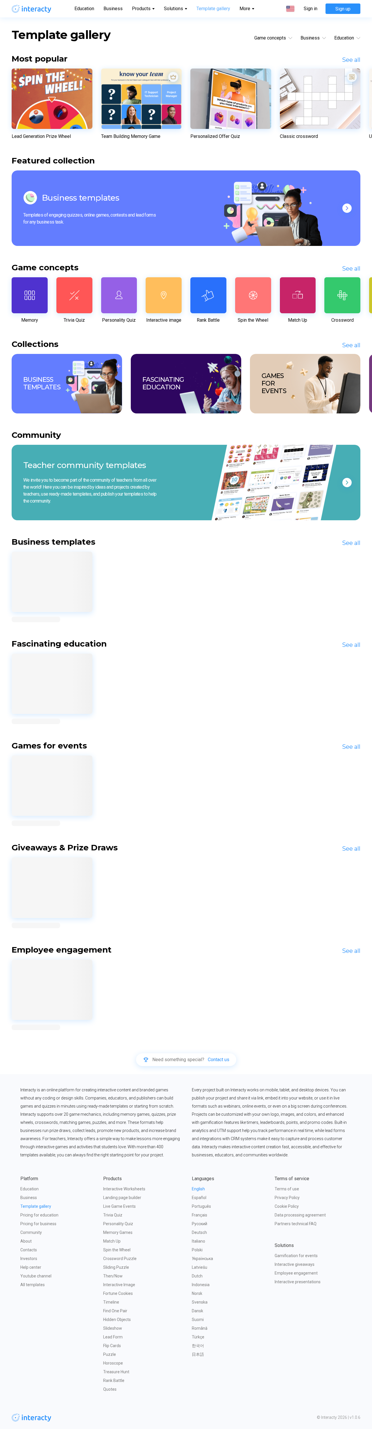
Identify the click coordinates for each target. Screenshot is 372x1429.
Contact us (218, 1059)
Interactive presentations (298, 1281)
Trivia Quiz (112, 1215)
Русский (199, 1223)
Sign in (310, 8)
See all (351, 60)
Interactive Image (119, 1284)
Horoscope (113, 1363)
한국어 (198, 1345)
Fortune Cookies (118, 1293)
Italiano (198, 1241)
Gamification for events (296, 1255)
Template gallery (213, 8)
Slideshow (112, 1328)
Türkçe (198, 1337)
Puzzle (109, 1354)
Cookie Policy (287, 1206)
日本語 (198, 1354)
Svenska (200, 1302)
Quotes (110, 1389)
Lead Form (113, 1337)
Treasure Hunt (116, 1371)
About (26, 1241)
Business (113, 8)
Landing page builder (122, 1197)
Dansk (197, 1311)
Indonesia (201, 1284)
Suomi (198, 1319)
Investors (28, 1258)
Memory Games (118, 1232)
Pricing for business (38, 1223)
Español (199, 1197)
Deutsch (199, 1232)
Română (200, 1328)
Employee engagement (296, 1273)
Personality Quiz (118, 1223)
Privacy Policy (287, 1197)
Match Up (112, 1241)
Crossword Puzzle (120, 1258)
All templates (32, 1284)
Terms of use (287, 1189)
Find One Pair (115, 1311)
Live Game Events (119, 1206)
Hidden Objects (117, 1319)
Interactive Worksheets (124, 1189)
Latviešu (199, 1267)
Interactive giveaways (294, 1264)
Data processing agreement (300, 1215)
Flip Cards (112, 1345)
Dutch (197, 1276)
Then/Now (113, 1276)
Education (84, 8)
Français (199, 1215)
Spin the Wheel (116, 1250)
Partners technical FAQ (295, 1223)
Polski (197, 1250)
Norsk (197, 1293)
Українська (202, 1258)
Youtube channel (35, 1276)
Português (201, 1206)
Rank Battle (113, 1380)
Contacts (28, 1250)
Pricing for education (39, 1215)
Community (31, 1232)
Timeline (111, 1302)
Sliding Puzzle (116, 1267)
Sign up (342, 9)
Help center (30, 1267)
